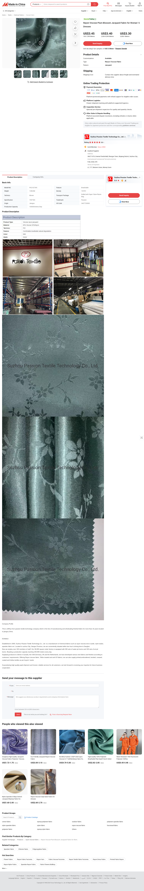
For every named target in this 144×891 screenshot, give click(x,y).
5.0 (115, 180)
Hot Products (20, 876)
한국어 (89, 878)
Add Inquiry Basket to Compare (41, 82)
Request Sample (121, 49)
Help (104, 11)
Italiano (61, 878)
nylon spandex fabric (9, 825)
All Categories (9, 11)
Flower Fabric (8, 859)
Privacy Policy (103, 883)
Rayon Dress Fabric (99, 859)
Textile (9, 15)
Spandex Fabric (9, 849)
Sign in (140, 6)
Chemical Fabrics (19, 15)
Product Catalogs (32, 817)
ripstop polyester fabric (44, 822)
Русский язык (53, 878)
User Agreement (83, 883)
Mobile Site (118, 876)
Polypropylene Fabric (39, 849)
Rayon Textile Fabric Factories (78, 859)
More (4, 868)
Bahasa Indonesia (130, 878)
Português (37, 878)
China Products (30, 876)
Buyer (93, 11)
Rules (140, 11)
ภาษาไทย (106, 878)
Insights (125, 876)
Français (44, 878)
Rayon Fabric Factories (24, 859)
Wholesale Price (74, 876)
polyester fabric (7, 829)
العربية (83, 878)
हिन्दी (100, 878)
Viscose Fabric (30, 15)
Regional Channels (97, 876)
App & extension (116, 11)
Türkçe (113, 878)
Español (29, 878)
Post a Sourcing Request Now (61, 714)
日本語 (95, 878)
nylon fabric (41, 825)
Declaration (94, 883)
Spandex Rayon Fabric (28, 864)
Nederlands (76, 878)
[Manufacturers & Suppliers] (13, 4)
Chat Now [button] (129, 43)
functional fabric (112, 825)
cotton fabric (6, 822)
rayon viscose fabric (78, 825)
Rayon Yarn (40, 859)
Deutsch (68, 878)
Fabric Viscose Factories (57, 859)
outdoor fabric (76, 822)
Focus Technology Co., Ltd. (58, 883)
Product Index (108, 876)
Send (18, 714)
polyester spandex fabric (115, 822)
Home (4, 15)
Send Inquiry (97, 43)
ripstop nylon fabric (43, 829)
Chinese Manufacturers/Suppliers (46, 876)
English (23, 878)
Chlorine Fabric (23, 849)
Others (74, 829)
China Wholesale (63, 876)
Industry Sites (85, 876)
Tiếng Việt (120, 878)
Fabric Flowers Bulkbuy (47, 864)
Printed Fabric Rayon (117, 859)
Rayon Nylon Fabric (10, 864)
